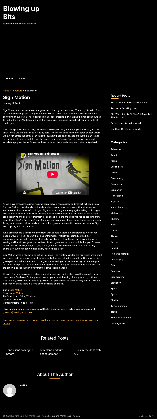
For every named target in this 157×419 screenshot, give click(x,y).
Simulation (116, 282)
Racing (114, 248)
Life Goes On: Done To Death (126, 129)
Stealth (114, 300)
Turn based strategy (121, 317)
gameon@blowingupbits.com (17, 312)
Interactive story (119, 207)
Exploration (116, 190)
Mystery (115, 219)
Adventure (17, 90)
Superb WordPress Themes (66, 416)
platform (45, 320)
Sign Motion (16, 290)
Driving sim (116, 184)
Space (114, 288)
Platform (115, 236)
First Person (117, 195)
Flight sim (115, 201)
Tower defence (119, 306)
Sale (113, 265)
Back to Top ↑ (146, 416)
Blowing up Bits (21, 12)
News (114, 224)
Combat (115, 172)
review (70, 320)
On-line (114, 230)
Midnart (20, 293)
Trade (114, 311)
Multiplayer (116, 213)
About (22, 78)
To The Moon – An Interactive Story (129, 102)
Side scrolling (117, 277)
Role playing (117, 259)
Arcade (114, 155)
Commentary (117, 178)
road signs (81, 320)
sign (91, 320)
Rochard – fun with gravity (124, 108)
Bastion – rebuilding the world (126, 123)
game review (23, 320)
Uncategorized (118, 323)
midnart (35, 320)
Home (9, 78)
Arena (114, 161)
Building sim (117, 166)
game (12, 320)
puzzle (55, 320)
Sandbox (115, 271)
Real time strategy (120, 253)
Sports (114, 294)
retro (63, 320)
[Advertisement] (78, 52)
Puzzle (114, 242)
